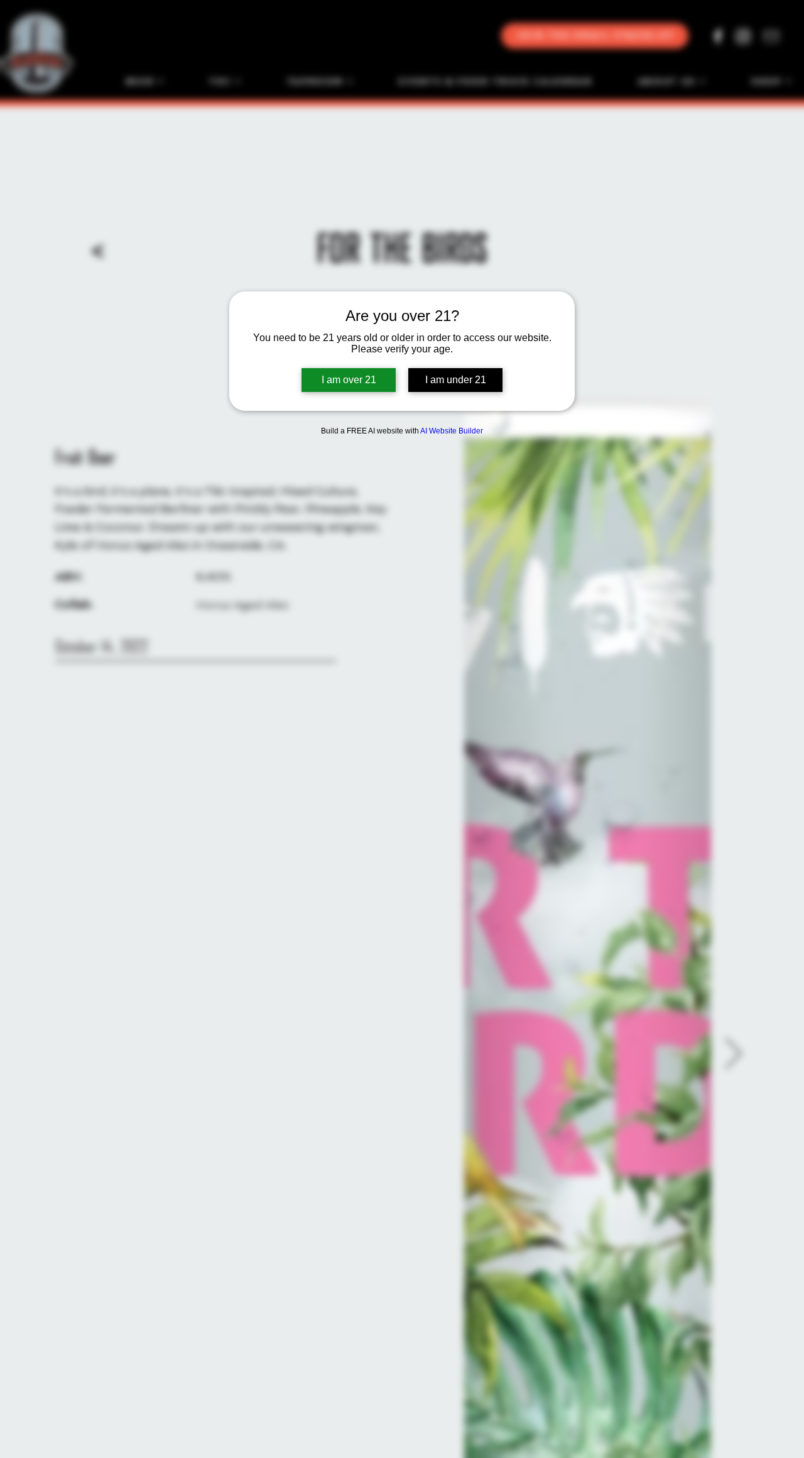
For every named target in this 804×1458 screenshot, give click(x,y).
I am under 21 (455, 379)
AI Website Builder (451, 431)
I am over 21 (349, 379)
